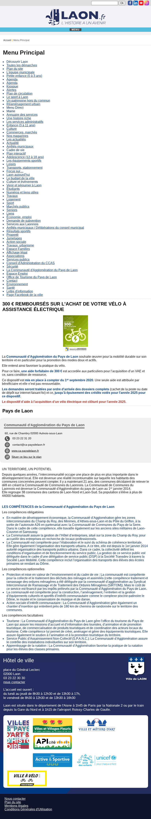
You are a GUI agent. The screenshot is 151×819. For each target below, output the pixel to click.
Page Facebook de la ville (24, 294)
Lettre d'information (19, 291)
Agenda (11, 79)
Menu (76, 29)
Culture (11, 128)
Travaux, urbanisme (20, 245)
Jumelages (14, 238)
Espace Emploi (17, 273)
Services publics (17, 259)
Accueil (7, 40)
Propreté (12, 234)
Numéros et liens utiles (22, 192)
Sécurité (12, 266)
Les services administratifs (24, 121)
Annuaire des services (22, 114)
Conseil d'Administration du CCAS (30, 263)
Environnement (17, 284)
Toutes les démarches (21, 65)
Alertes (11, 90)
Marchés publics (17, 206)
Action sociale (16, 242)
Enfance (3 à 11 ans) (20, 125)
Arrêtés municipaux (19, 146)
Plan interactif (16, 153)
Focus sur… (14, 171)
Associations (15, 256)
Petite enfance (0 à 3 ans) (24, 76)
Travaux (12, 196)
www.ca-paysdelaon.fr (25, 450)
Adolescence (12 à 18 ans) (25, 157)
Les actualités (16, 139)
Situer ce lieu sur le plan (26, 456)
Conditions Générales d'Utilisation (28, 809)
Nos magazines (17, 136)
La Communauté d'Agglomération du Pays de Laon (42, 270)
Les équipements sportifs (23, 160)
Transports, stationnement (24, 167)
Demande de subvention (23, 220)
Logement (13, 199)
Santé (10, 287)
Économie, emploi (19, 217)
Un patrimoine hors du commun (28, 100)
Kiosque (12, 86)
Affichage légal (16, 252)
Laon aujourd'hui (18, 174)
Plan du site (14, 68)
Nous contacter (15, 798)
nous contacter (14, 682)
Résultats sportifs (18, 231)
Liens (10, 213)
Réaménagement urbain (23, 104)
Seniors (11, 210)
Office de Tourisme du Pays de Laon (31, 277)
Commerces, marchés (21, 132)
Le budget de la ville (20, 178)
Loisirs (11, 164)
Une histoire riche (18, 118)
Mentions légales (16, 805)
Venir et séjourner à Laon (23, 185)
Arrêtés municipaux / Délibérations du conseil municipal (45, 227)
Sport (10, 203)
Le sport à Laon (17, 97)
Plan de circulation (19, 93)
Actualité (12, 143)
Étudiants (13, 189)
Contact (11, 280)
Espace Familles (18, 249)
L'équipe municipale (20, 72)
